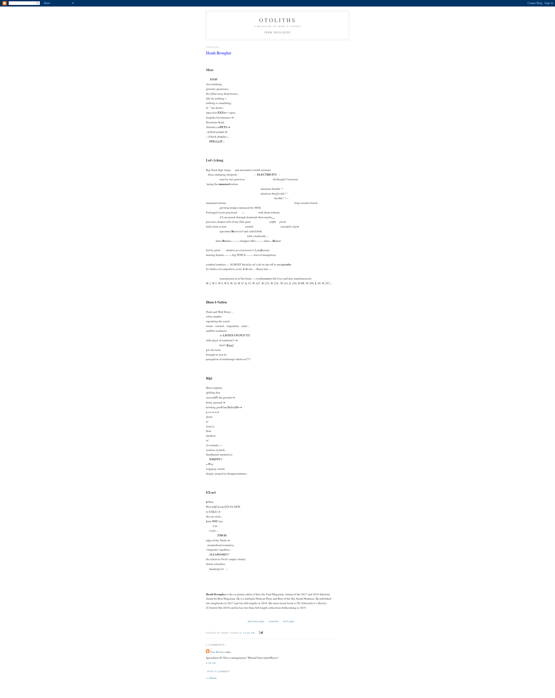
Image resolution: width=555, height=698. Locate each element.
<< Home (211, 678)
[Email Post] (260, 633)
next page (288, 621)
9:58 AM (211, 663)
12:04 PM (249, 633)
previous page (256, 621)
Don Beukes (217, 652)
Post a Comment (218, 671)
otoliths (277, 20)
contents (274, 621)
